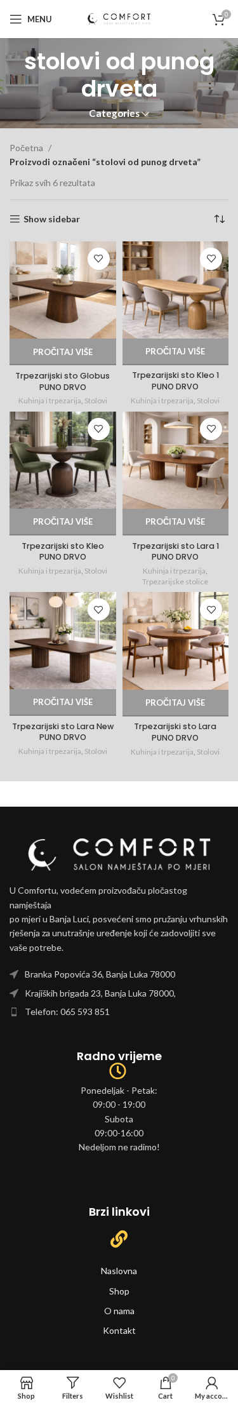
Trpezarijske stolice (175, 581)
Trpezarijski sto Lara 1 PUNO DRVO (175, 552)
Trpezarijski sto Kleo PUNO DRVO (63, 552)
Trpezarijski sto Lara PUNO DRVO (175, 732)
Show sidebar (51, 219)
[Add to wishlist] (99, 259)
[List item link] (119, 974)
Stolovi (95, 400)
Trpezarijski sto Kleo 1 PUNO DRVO (175, 381)
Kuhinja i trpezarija (49, 400)
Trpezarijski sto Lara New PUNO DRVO (63, 732)
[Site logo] (119, 18)
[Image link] (119, 853)
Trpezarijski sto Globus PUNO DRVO (62, 381)
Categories (114, 113)
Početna (27, 147)
